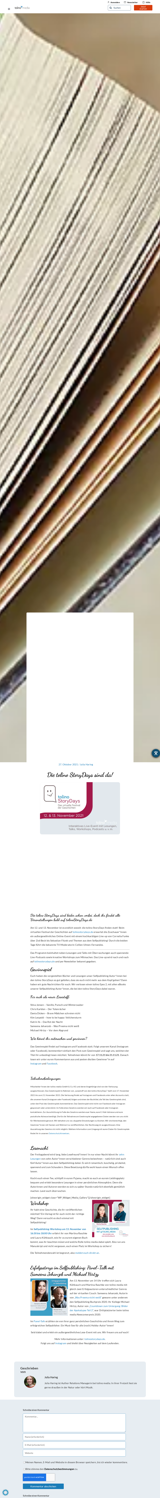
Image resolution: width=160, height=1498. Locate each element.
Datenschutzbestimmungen (59, 1469)
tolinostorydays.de (83, 932)
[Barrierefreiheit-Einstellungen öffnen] (156, 753)
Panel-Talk (39, 1321)
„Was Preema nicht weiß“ (88, 1297)
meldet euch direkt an (87, 1252)
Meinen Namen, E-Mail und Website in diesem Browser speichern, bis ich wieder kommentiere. (76, 1462)
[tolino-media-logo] (22, 7)
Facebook (52, 1063)
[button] (5, 1492)
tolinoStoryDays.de (79, 919)
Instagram (36, 1063)
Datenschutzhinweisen (59, 1133)
